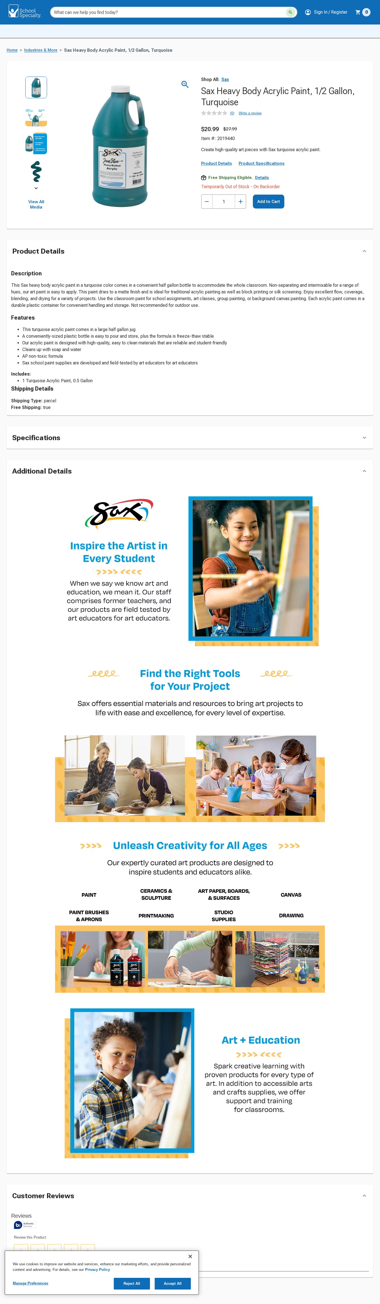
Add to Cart (268, 239)
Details (262, 215)
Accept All (173, 1283)
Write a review (250, 113)
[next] (36, 189)
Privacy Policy (97, 1270)
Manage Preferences (30, 1283)
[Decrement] (207, 239)
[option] (36, 90)
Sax (225, 79)
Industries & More (40, 50)
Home (12, 50)
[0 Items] (358, 12)
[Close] (190, 1256)
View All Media (36, 204)
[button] (326, 12)
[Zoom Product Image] (185, 84)
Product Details (216, 201)
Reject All (132, 1283)
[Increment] (240, 239)
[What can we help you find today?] (290, 12)
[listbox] (36, 132)
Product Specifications (262, 201)
